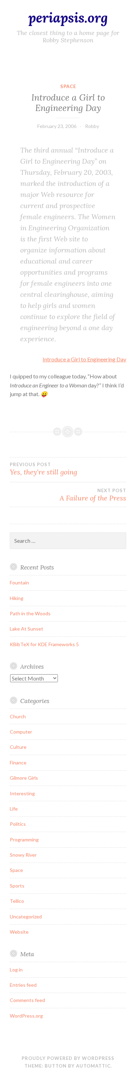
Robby (92, 126)
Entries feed (23, 985)
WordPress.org (26, 1016)
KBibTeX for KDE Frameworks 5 (44, 644)
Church (18, 716)
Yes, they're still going (43, 469)
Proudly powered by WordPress (68, 1058)
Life (14, 809)
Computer (21, 732)
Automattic (93, 1066)
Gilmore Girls (24, 778)
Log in (16, 970)
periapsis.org (68, 17)
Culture (18, 747)
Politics (18, 824)
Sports (17, 886)
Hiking (16, 598)
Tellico (17, 901)
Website (19, 932)
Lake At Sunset (26, 629)
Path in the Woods (30, 613)
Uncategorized (26, 916)
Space (68, 86)
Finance (18, 762)
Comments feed (27, 1000)
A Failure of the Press (93, 495)
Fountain (19, 582)
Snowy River (23, 855)
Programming (24, 839)
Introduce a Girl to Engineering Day (84, 359)
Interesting (22, 793)
